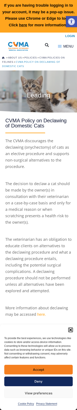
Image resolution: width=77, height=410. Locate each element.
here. (41, 314)
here (23, 25)
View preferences (38, 393)
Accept (38, 370)
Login (70, 36)
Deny (38, 381)
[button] (71, 21)
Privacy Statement (46, 403)
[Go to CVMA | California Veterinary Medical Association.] (3, 57)
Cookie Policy (26, 403)
